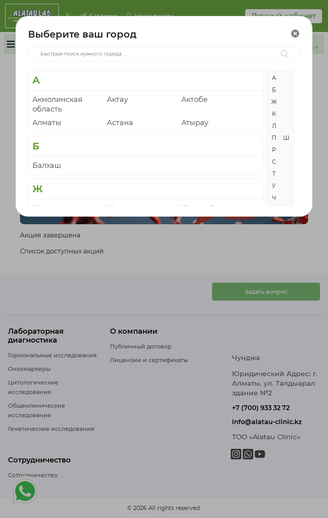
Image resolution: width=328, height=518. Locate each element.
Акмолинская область (57, 104)
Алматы (46, 122)
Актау (117, 99)
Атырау (194, 122)
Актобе (194, 99)
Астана (120, 122)
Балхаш (46, 165)
